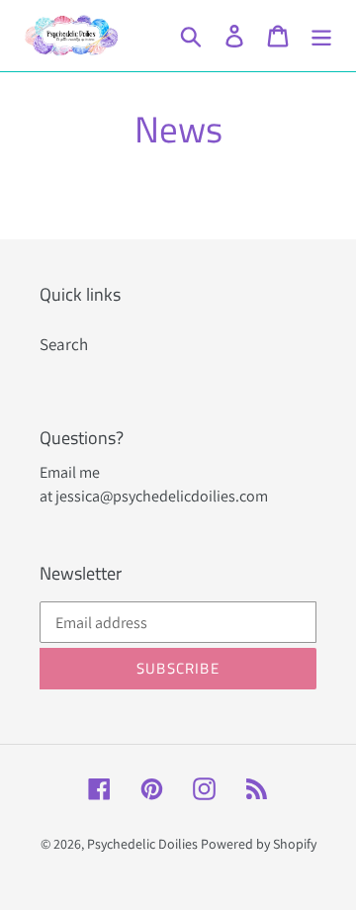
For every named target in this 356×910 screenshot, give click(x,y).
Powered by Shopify (258, 844)
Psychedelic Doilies (142, 844)
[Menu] (321, 35)
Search (64, 344)
